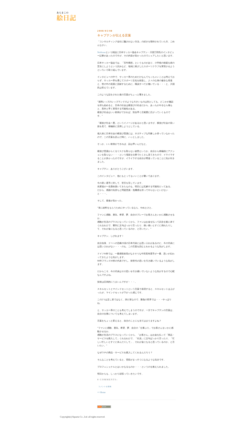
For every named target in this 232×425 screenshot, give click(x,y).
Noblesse (101, 52)
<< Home (101, 392)
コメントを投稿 (104, 386)
